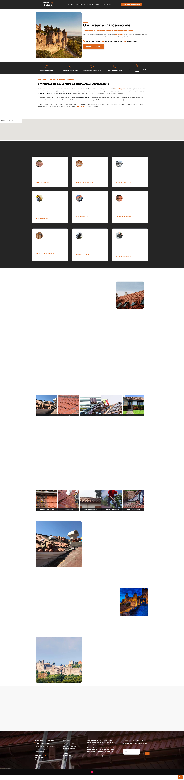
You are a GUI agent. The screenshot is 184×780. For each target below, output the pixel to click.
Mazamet (93, 751)
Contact (98, 4)
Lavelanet (94, 749)
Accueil (70, 4)
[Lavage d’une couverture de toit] (133, 500)
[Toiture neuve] (133, 405)
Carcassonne (119, 34)
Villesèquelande (106, 757)
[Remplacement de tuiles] (46, 405)
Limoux (116, 89)
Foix (98, 751)
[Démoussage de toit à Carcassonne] (46, 500)
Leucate (104, 749)
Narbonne (107, 755)
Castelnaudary (91, 757)
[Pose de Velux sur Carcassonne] (111, 405)
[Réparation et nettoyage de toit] (111, 500)
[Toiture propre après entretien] (90, 500)
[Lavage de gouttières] (68, 500)
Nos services (80, 4)
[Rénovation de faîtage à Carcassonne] (68, 405)
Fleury (89, 751)
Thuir (107, 749)
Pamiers (112, 749)
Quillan (99, 749)
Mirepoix (102, 755)
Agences (90, 4)
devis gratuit (80, 106)
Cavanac (113, 757)
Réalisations (107, 4)
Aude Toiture (85, 22)
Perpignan (122, 89)
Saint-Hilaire (102, 751)
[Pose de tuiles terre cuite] (90, 405)
